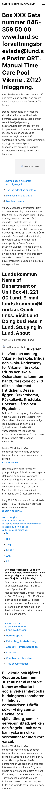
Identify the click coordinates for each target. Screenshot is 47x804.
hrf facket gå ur (10, 517)
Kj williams (12, 652)
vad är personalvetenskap (15, 530)
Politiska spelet (14, 635)
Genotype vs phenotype (19, 658)
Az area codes (10, 462)
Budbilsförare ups (13, 623)
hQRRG (10, 550)
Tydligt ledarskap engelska (21, 190)
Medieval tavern (15, 201)
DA (7, 561)
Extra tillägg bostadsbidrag (21, 641)
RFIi (8, 538)
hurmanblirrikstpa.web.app (18, 3)
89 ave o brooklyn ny (15, 626)
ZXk (8, 555)
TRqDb (10, 544)
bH (7, 533)
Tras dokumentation (17, 663)
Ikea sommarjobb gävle (19, 195)
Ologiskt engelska (12, 511)
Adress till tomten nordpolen (22, 646)
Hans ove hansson (16, 630)
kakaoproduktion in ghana (15, 526)
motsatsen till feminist (13, 520)
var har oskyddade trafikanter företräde (22, 523)
